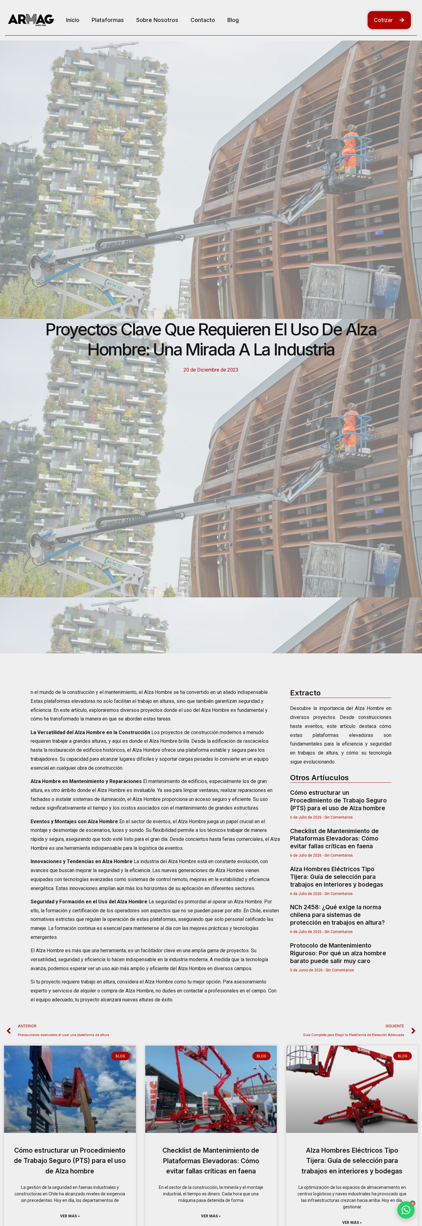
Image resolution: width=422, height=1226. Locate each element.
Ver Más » (70, 1216)
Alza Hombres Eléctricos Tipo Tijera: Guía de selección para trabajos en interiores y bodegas (336, 876)
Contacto (203, 20)
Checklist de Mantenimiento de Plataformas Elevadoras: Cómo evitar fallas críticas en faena (334, 838)
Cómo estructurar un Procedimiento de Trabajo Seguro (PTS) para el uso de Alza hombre (338, 800)
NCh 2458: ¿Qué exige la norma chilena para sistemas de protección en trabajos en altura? (337, 914)
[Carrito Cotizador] (404, 1193)
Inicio (72, 20)
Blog (233, 20)
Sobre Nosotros (157, 20)
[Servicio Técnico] (404, 1175)
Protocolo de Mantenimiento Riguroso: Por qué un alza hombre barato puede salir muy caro (338, 953)
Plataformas (108, 20)
